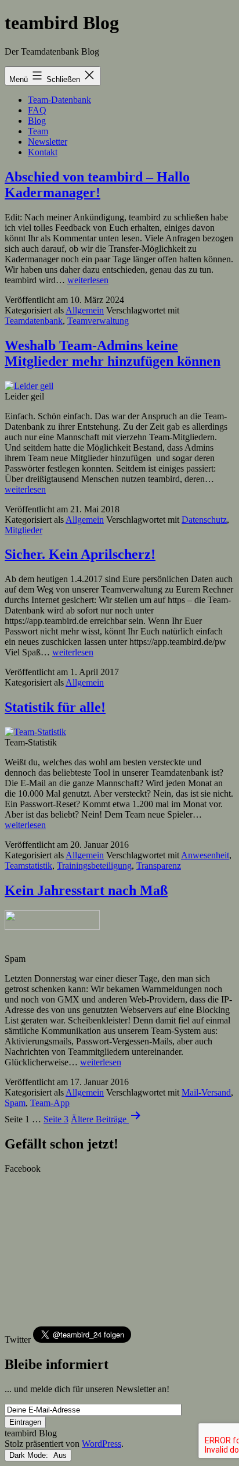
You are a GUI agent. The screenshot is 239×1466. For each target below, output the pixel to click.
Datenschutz (204, 520)
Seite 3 (56, 1119)
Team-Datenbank (59, 100)
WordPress (101, 1444)
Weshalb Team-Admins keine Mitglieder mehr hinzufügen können (112, 353)
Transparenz (158, 866)
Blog (37, 121)
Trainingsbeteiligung (94, 866)
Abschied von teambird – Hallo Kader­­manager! (97, 184)
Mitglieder (23, 530)
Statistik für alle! (55, 707)
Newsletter (47, 142)
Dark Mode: (29, 1455)
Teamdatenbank (34, 321)
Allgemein (85, 310)
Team (38, 131)
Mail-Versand (206, 1092)
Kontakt (42, 152)
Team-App (50, 1103)
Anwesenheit (205, 855)
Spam (15, 1103)
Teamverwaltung (98, 321)
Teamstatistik (28, 866)
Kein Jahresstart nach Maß (86, 890)
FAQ (37, 110)
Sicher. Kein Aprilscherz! (80, 554)
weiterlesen (87, 280)
